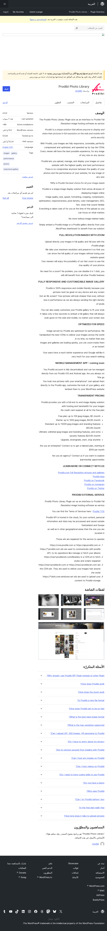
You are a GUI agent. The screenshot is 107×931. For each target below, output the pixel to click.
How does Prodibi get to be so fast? (86, 708)
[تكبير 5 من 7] (78, 611)
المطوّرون (47, 872)
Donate (21, 872)
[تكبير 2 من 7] (78, 597)
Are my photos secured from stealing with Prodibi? (80, 750)
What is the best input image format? (86, 717)
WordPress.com (95, 886)
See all (6, 198)
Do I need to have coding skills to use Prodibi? (81, 774)
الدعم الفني (47, 868)
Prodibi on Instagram (94, 484)
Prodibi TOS (98, 511)
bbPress (100, 895)
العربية (95, 911)
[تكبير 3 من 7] (55, 597)
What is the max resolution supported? (85, 725)
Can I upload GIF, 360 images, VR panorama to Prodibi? (77, 733)
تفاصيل (98, 102)
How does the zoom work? (91, 692)
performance (9, 159)
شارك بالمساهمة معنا (16, 863)
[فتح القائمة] (4, 4)
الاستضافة (100, 872)
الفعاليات (22, 868)
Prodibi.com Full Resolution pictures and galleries (81, 472)
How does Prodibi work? (92, 684)
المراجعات (84, 102)
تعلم (50, 863)
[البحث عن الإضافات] (76, 28)
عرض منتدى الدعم (25, 223)
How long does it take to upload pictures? (84, 816)
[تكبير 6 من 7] (55, 611)
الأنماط (75, 877)
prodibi (78, 91)
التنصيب (70, 102)
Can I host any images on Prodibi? (87, 758)
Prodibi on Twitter (95, 488)
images (6, 153)
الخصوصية (99, 877)
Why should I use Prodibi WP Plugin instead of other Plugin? (75, 675)
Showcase (73, 863)
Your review (27, 198)
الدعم (5, 102)
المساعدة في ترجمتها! (38, 19)
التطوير (58, 102)
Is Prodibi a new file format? (90, 700)
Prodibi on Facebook (94, 480)
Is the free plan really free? (91, 807)
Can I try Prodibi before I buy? (89, 799)
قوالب (75, 868)
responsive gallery (11, 169)
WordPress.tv (44, 877)
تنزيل (6, 89)
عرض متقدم (27, 176)
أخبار (102, 868)
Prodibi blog (98, 476)
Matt (100, 890)
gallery (14, 153)
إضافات (75, 872)
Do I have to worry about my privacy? (86, 741)
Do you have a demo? (93, 783)
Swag (22, 877)
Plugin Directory (97, 12)
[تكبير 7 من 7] (101, 625)
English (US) (8, 147)
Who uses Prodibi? (95, 791)
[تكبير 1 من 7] (101, 597)
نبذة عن (101, 863)
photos (6, 164)
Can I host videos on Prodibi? (90, 766)
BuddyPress (98, 900)
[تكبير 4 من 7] (101, 611)
